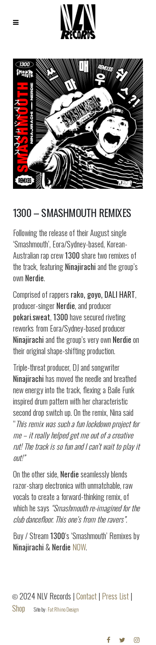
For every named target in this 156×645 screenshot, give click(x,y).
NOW (79, 547)
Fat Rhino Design (63, 609)
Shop (18, 608)
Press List (115, 596)
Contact (86, 596)
